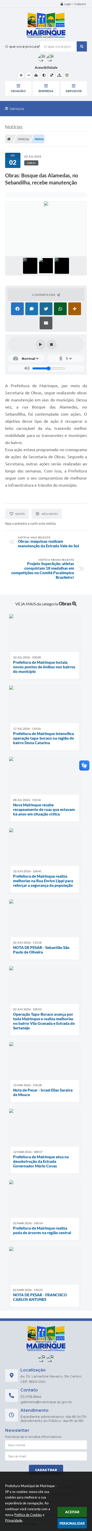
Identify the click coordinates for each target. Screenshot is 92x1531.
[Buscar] (82, 46)
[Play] (41, 344)
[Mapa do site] (59, 75)
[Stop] (52, 344)
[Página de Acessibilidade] (67, 75)
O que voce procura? (22, 46)
